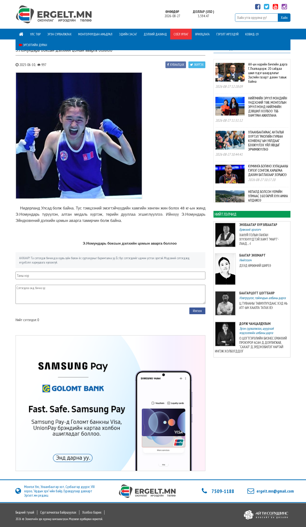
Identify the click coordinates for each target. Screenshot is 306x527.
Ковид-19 (251, 34)
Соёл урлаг (181, 34)
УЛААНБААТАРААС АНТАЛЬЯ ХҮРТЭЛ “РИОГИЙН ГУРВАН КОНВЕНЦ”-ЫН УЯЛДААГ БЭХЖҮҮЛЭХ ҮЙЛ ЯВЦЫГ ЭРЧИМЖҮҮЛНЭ (266, 141)
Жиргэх (199, 65)
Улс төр (35, 34)
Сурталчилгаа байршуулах (58, 512)
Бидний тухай (25, 512)
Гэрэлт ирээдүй (227, 34)
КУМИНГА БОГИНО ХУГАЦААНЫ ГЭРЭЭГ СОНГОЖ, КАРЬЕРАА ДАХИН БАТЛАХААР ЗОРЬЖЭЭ (268, 170)
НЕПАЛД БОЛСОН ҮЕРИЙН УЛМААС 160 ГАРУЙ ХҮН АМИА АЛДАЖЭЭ (268, 196)
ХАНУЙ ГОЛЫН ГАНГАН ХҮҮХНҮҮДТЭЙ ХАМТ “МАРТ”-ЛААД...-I (259, 239)
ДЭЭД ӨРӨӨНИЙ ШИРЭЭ (255, 265)
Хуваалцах (177, 65)
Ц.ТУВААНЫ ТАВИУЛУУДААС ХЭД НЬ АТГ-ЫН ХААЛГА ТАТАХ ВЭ (263, 305)
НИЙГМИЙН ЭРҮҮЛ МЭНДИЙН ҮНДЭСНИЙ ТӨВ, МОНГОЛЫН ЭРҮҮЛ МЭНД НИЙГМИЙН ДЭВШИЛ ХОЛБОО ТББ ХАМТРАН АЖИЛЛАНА (267, 107)
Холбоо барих (91, 512)
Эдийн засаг (128, 34)
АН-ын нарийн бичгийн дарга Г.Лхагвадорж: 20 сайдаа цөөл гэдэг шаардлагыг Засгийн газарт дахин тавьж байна (267, 73)
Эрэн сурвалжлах (59, 34)
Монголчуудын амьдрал (95, 34)
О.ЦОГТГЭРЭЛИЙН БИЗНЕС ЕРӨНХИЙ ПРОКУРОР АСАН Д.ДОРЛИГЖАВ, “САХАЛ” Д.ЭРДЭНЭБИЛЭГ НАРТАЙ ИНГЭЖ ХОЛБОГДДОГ (251, 344)
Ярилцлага (202, 34)
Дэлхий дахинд (155, 34)
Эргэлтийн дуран (34, 45)
